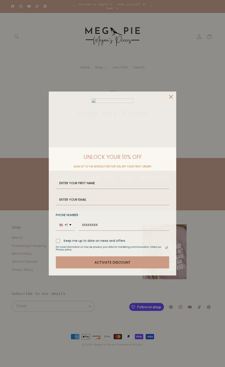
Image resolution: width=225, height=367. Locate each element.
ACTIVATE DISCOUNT (112, 262)
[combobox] (65, 225)
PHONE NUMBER (67, 215)
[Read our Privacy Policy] (166, 247)
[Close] (171, 97)
